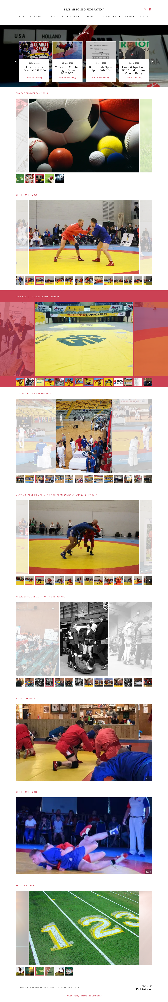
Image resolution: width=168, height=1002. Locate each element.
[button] (38, 16)
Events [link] (54, 16)
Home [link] (22, 16)
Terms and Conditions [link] (91, 995)
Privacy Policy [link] (73, 995)
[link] (84, 9)
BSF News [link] (130, 16)
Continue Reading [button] (34, 77)
